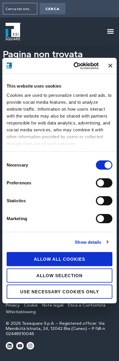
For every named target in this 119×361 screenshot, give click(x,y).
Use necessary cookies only (59, 291)
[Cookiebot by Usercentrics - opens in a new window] (75, 65)
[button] (110, 31)
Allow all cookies (59, 259)
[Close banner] (110, 66)
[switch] (104, 183)
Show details (88, 241)
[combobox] (20, 8)
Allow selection (59, 275)
